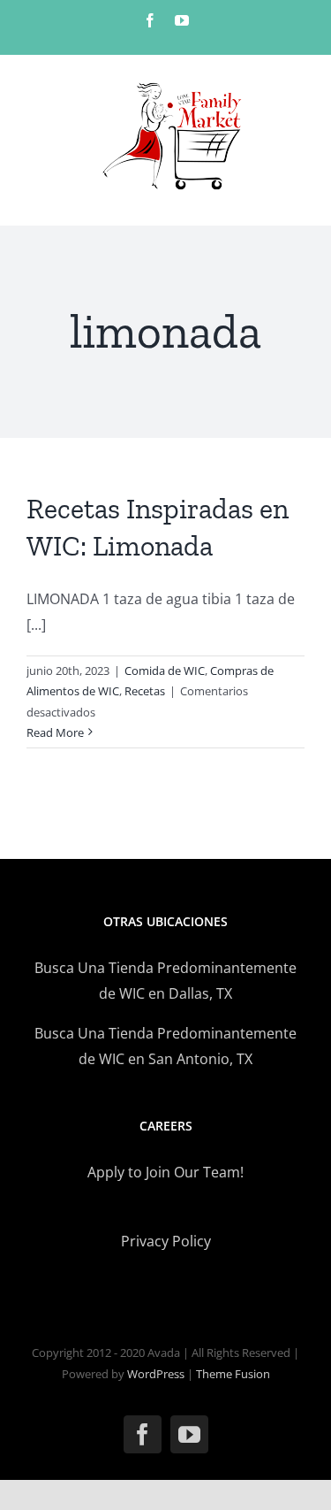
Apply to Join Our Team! (165, 1172)
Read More (55, 732)
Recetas (144, 691)
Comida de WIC (164, 670)
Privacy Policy (166, 1241)
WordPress (155, 1374)
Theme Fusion (233, 1374)
